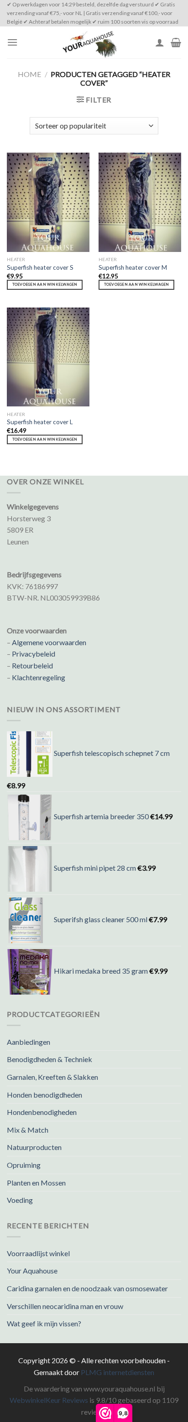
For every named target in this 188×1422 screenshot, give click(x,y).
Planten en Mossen (36, 1182)
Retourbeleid (32, 665)
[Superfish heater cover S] (48, 202)
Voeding (20, 1200)
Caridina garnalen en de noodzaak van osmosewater (87, 1288)
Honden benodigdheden (44, 1094)
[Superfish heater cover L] (48, 357)
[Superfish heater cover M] (140, 202)
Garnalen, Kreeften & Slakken (52, 1077)
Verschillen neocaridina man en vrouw (65, 1306)
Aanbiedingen (28, 1041)
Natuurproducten (34, 1147)
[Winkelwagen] (176, 42)
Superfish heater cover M (133, 267)
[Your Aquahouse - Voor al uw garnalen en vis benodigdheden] (89, 42)
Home (29, 74)
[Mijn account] (159, 42)
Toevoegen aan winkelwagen (45, 284)
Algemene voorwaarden (49, 642)
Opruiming (24, 1164)
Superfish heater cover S (40, 267)
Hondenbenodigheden (42, 1112)
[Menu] (12, 42)
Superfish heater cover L (40, 422)
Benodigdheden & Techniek (49, 1059)
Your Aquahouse (32, 1270)
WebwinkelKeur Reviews (49, 1400)
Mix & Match (27, 1129)
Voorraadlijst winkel (38, 1253)
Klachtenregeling (38, 677)
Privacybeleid (33, 653)
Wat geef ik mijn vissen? (44, 1323)
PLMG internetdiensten (117, 1372)
